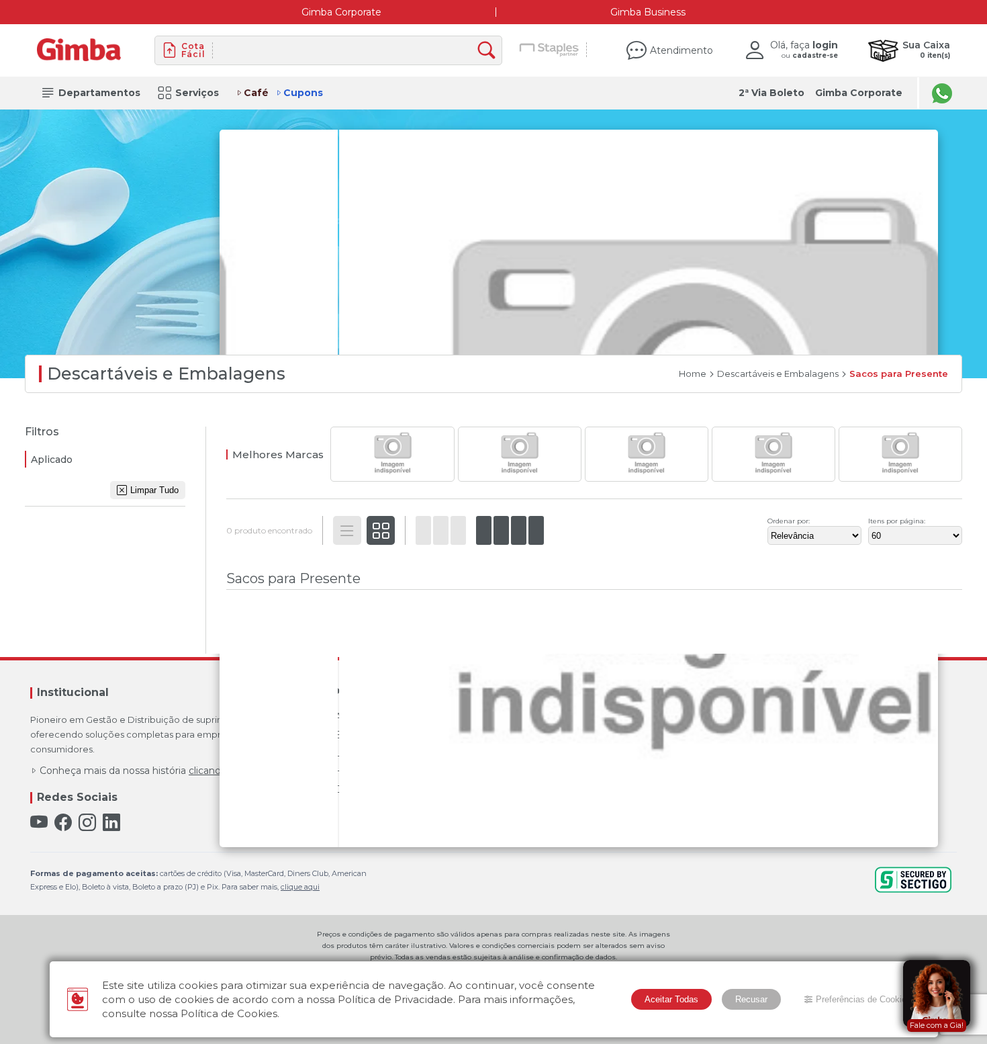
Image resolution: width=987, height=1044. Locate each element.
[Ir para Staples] (549, 50)
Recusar (751, 999)
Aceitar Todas (671, 999)
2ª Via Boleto (771, 93)
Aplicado (52, 459)
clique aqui (300, 886)
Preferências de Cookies (863, 999)
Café (256, 93)
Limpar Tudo (154, 490)
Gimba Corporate (341, 12)
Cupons (303, 93)
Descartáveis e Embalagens (778, 373)
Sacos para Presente (898, 373)
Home (692, 373)
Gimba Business (648, 12)
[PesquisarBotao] (490, 50)
